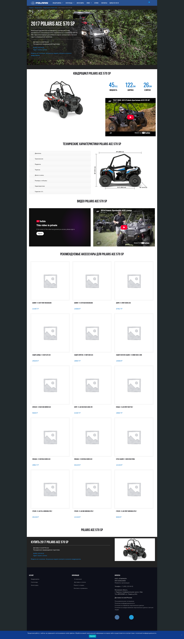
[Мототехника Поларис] (39, 3)
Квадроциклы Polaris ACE (50, 7)
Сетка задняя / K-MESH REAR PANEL (125, 459)
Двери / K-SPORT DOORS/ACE (123, 303)
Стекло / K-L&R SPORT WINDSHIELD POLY (126, 511)
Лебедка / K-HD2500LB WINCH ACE (41, 459)
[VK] (117, 617)
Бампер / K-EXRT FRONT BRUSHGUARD (41, 303)
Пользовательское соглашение (124, 601)
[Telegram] (131, 617)
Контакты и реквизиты (80, 588)
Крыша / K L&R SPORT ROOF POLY (124, 407)
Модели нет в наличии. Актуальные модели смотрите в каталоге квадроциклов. (56, 559)
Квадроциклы (38, 7)
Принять (92, 636)
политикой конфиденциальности (146, 633)
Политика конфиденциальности (125, 603)
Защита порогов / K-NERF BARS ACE (83, 355)
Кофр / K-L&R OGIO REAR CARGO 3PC (83, 407)
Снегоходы (34, 582)
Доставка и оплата (80, 582)
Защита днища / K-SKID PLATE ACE (41, 355)
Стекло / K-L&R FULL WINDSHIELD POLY (42, 511)
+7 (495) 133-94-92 (127, 586)
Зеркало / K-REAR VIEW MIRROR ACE (41, 407)
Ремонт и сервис (79, 585)
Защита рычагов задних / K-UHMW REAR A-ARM (129, 355)
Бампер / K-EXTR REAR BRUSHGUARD (83, 303)
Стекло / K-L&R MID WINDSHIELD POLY (83, 511)
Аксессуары (34, 585)
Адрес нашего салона (40, 49)
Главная (31, 7)
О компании (78, 579)
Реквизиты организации (122, 583)
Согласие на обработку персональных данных (129, 605)
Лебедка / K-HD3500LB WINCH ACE (83, 459)
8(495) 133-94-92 (114, 3)
